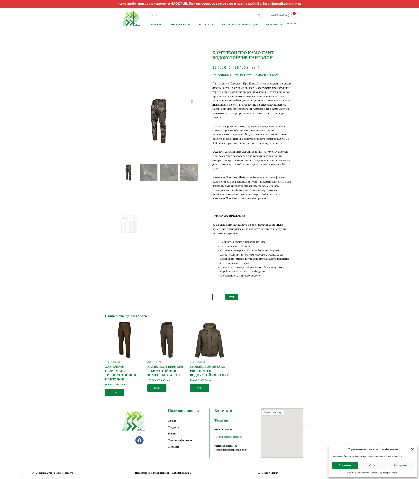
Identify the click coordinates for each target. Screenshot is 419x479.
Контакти (274, 24)
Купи (232, 296)
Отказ (373, 465)
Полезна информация (240, 24)
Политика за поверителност (384, 472)
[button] (412, 449)
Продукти (178, 24)
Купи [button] (114, 392)
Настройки (401, 465)
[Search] (259, 15)
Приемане (345, 465)
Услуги (204, 24)
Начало (156, 24)
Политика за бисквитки (358, 472)
